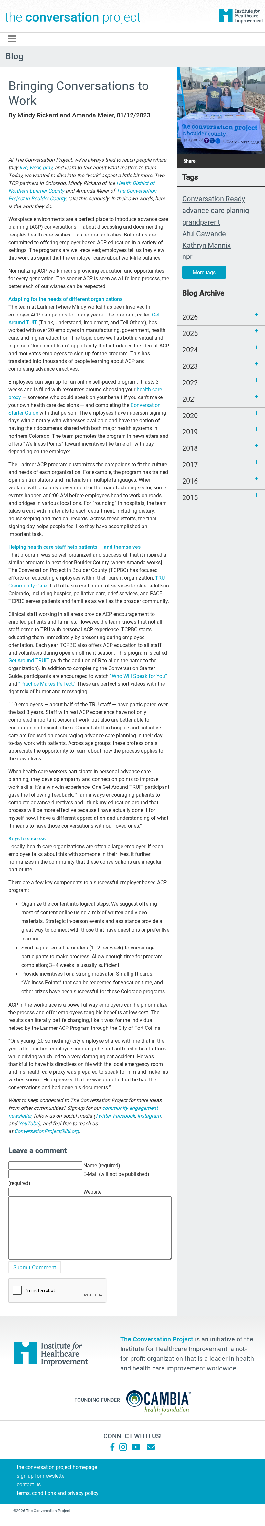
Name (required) (101, 1165)
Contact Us (29, 1484)
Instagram (149, 1116)
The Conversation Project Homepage (57, 1467)
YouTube (28, 1123)
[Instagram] (123, 1447)
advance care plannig (215, 210)
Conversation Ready (213, 199)
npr (187, 256)
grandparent (201, 222)
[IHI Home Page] (241, 16)
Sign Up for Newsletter (41, 1476)
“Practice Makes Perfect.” (47, 684)
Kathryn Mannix (206, 245)
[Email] (151, 1447)
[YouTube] (135, 1447)
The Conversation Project (72, 16)
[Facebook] (112, 1446)
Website (92, 1192)
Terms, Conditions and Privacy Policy (58, 1493)
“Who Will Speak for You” (138, 676)
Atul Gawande (204, 233)
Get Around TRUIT (28, 661)
